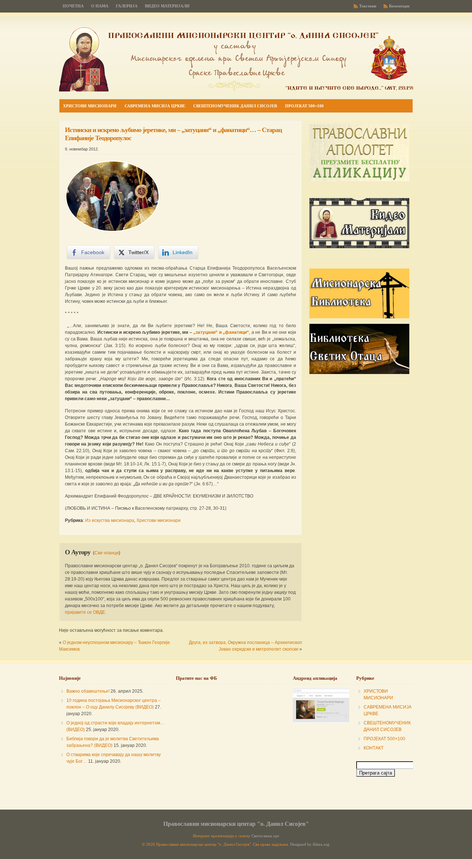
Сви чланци (106, 552)
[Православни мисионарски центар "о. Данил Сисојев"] (236, 90)
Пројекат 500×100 (304, 106)
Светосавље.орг (265, 836)
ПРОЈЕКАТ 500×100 (384, 738)
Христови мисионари (90, 106)
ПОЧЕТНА (73, 6)
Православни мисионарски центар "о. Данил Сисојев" (236, 824)
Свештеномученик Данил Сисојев (235, 106)
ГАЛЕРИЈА (127, 6)
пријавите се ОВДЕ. (85, 612)
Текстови (367, 6)
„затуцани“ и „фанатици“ (221, 332)
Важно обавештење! (88, 691)
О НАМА (99, 6)
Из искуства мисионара (109, 520)
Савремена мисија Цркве (155, 106)
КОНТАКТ (374, 748)
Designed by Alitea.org (309, 844)
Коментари (399, 6)
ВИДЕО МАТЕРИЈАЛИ (167, 6)
